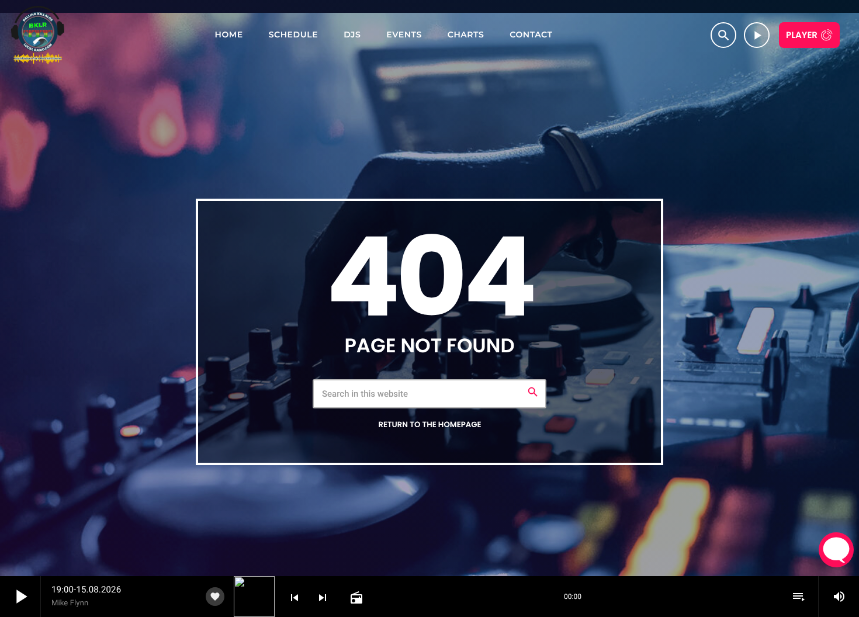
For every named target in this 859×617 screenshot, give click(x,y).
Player (802, 35)
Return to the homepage (429, 424)
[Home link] (37, 35)
